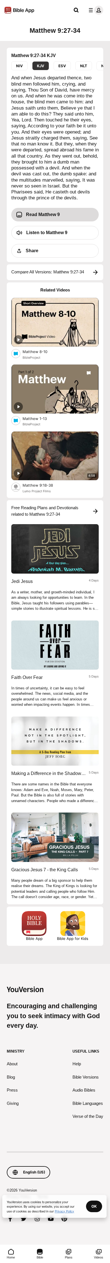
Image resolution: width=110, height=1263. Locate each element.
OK (94, 1206)
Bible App (34, 938)
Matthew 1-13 (40, 418)
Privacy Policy (64, 1211)
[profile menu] (94, 10)
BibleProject (31, 358)
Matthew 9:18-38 (43, 485)
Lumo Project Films (37, 491)
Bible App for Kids (72, 938)
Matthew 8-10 (40, 351)
